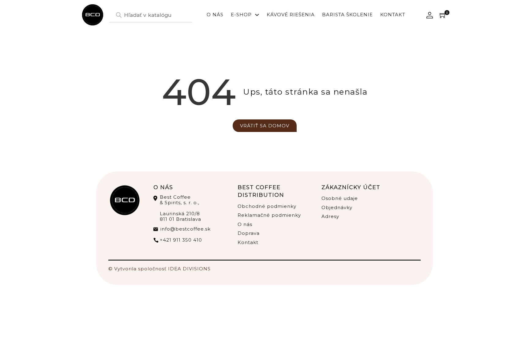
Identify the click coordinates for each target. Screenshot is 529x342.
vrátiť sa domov (264, 126)
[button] (443, 15)
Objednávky (336, 207)
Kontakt (392, 14)
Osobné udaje (339, 198)
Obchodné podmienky (267, 206)
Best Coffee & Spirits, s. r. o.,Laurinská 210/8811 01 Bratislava (180, 208)
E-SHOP (241, 14)
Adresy (330, 216)
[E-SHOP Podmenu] (257, 15)
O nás (215, 14)
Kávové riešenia (291, 14)
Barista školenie (347, 14)
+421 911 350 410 (181, 240)
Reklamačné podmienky (269, 215)
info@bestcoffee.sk (185, 229)
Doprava (249, 233)
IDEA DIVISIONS (189, 269)
